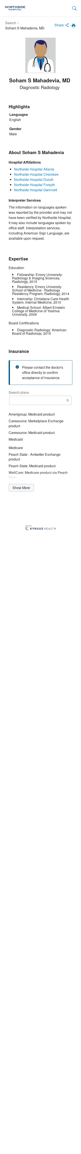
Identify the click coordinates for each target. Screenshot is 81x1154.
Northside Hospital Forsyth (34, 184)
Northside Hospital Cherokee (36, 174)
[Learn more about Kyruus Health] (40, 528)
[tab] (74, 8)
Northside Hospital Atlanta (34, 169)
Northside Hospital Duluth (34, 179)
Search (10, 22)
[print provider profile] (73, 25)
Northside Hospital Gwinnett (35, 189)
